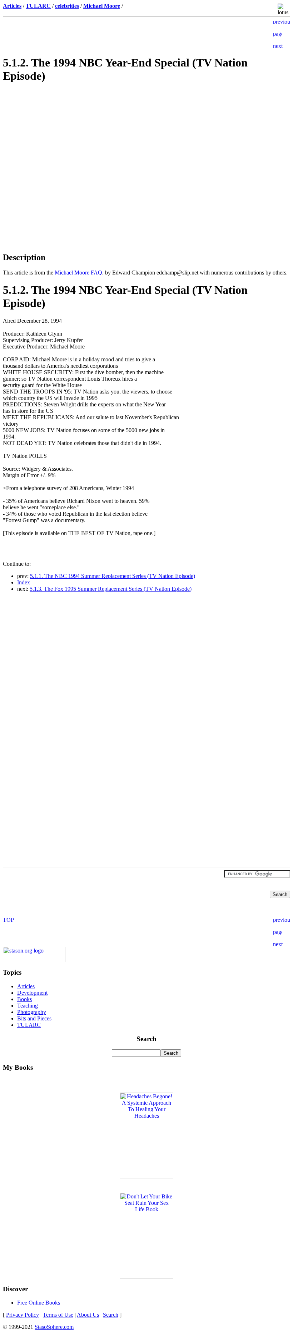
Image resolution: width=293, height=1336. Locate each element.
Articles (26, 986)
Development (32, 993)
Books (24, 999)
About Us (88, 1315)
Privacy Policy (22, 1315)
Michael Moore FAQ (78, 272)
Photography (31, 1012)
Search (110, 1315)
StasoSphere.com (54, 1327)
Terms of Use (58, 1315)
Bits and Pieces (34, 1018)
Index (23, 582)
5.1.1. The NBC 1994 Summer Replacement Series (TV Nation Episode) (112, 576)
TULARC (29, 1025)
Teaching (27, 1006)
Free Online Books (38, 1303)
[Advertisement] (146, 140)
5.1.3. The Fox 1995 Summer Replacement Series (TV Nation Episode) (111, 589)
